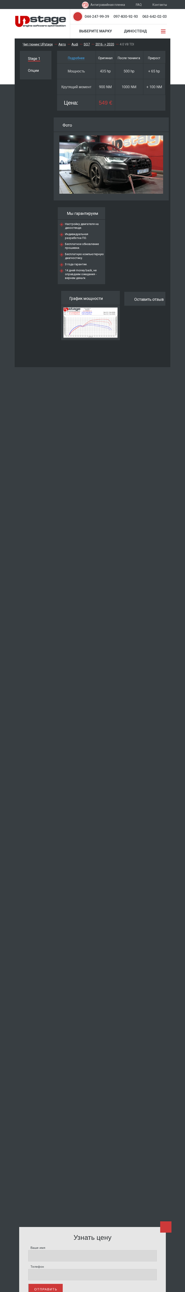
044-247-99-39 (97, 16)
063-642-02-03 (154, 16)
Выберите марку (95, 31)
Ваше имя (37, 1247)
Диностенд (135, 31)
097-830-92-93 (125, 16)
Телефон (37, 1266)
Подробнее (76, 58)
